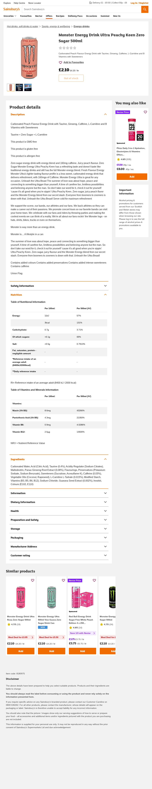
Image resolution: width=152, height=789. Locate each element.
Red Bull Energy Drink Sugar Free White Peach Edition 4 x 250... (81, 619)
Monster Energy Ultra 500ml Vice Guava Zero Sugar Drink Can (49, 619)
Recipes (60, 15)
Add (20, 651)
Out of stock (71, 78)
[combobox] (81, 9)
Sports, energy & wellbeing (56, 26)
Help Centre (19, 3)
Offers (49, 15)
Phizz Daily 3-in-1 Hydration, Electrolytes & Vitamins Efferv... (131, 151)
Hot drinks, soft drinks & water (22, 26)
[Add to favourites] (32, 580)
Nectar (38, 15)
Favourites (26, 15)
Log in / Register (139, 2)
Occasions (91, 15)
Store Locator (34, 3)
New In (116, 15)
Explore (7, 3)
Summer (105, 15)
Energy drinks (82, 26)
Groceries (9, 15)
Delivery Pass (75, 16)
